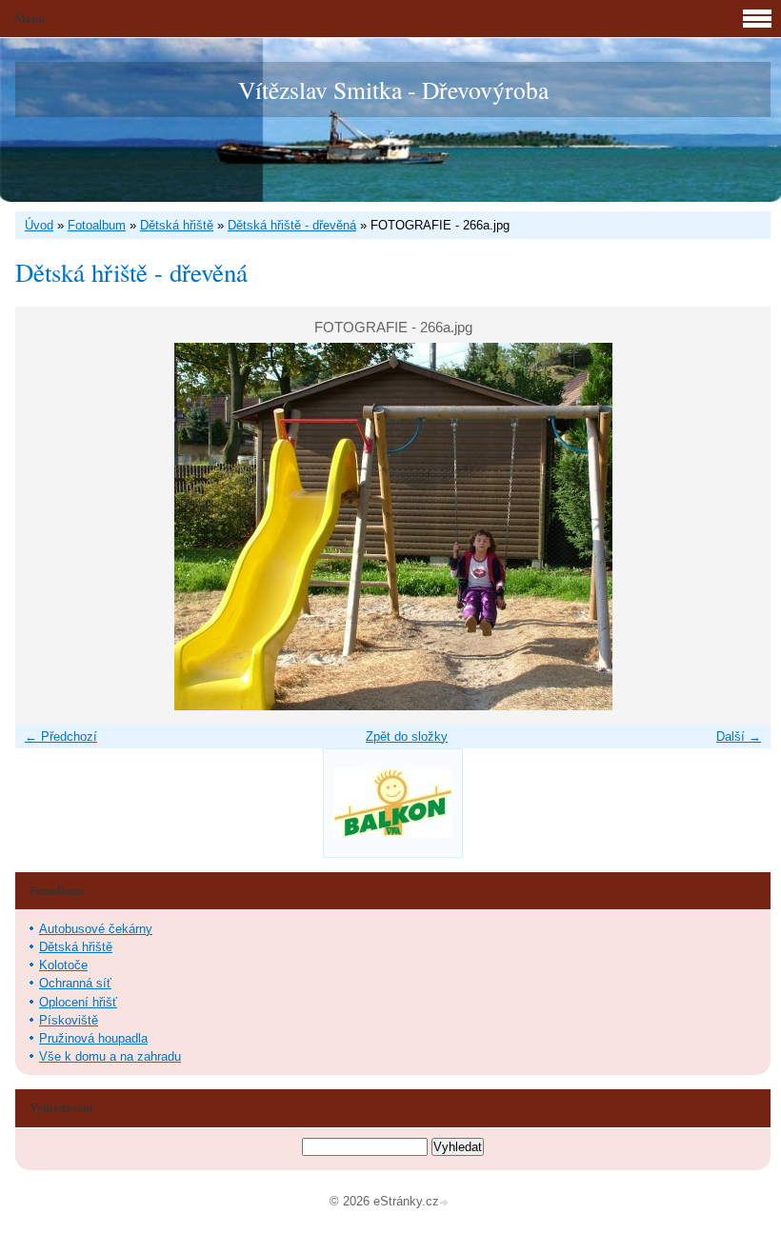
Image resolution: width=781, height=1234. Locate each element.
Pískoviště (68, 1020)
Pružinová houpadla (93, 1038)
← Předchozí (61, 736)
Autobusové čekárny (95, 929)
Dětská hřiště (176, 225)
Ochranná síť (75, 983)
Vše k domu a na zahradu (110, 1056)
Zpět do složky (407, 736)
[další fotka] (739, 526)
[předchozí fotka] (46, 526)
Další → (738, 736)
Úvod (39, 225)
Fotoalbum (97, 225)
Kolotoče (63, 965)
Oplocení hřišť (78, 1002)
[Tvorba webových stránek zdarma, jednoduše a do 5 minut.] (445, 1203)
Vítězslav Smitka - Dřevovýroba (393, 89)
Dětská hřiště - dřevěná (292, 225)
